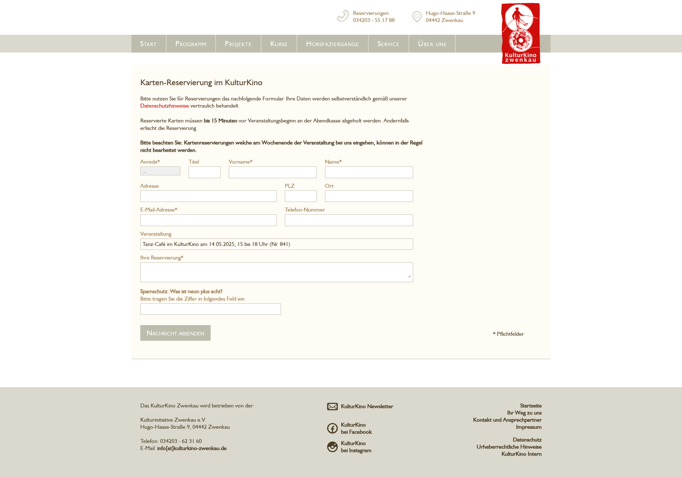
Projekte (238, 43)
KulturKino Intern (522, 453)
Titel (194, 161)
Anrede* (150, 161)
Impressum (529, 426)
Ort (329, 185)
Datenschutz (527, 439)
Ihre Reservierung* (161, 257)
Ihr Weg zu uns (524, 412)
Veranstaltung (155, 233)
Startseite (531, 405)
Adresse (149, 185)
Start (148, 43)
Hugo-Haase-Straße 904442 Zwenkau (450, 16)
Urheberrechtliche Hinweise (509, 446)
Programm (190, 43)
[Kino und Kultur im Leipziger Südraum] (521, 62)
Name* (333, 161)
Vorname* (241, 161)
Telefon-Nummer (305, 209)
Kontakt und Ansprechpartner (507, 419)
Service (389, 43)
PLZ (289, 185)
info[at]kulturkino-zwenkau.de (192, 448)
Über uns (432, 43)
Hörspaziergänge (332, 43)
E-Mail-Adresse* (158, 209)
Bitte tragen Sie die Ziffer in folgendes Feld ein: (193, 295)
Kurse (279, 43)
